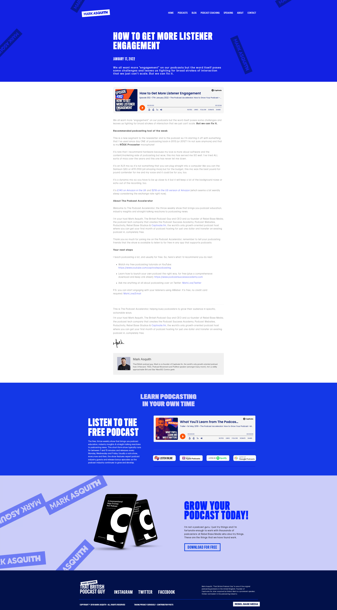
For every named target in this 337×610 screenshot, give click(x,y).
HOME (171, 12)
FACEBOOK (166, 592)
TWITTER (145, 592)
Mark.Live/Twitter (192, 283)
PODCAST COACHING (210, 12)
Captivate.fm (159, 225)
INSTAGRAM (123, 592)
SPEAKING (228, 12)
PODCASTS (183, 12)
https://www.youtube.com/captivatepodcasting (144, 267)
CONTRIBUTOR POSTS (165, 604)
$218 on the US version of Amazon (171, 190)
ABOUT (240, 12)
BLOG (194, 12)
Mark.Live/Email (132, 293)
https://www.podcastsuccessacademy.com (178, 277)
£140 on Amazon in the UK (131, 190)
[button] (202, 547)
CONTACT (251, 12)
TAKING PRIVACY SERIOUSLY (145, 604)
